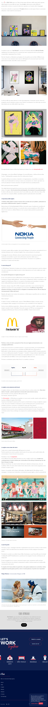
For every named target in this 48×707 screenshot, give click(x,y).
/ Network (2, 691)
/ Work (2, 684)
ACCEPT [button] (40, 703)
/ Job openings (3, 696)
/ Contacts (2, 694)
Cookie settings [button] (34, 703)
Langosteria (14, 457)
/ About (2, 682)
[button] (1, 138)
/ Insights (2, 687)
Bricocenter (6, 398)
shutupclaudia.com (38, 169)
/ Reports (2, 689)
